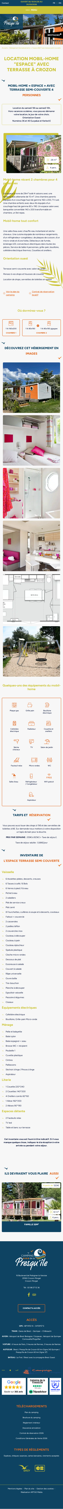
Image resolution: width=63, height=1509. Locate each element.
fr (54, 3)
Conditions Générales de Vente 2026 (31, 1438)
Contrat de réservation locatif (43, 293)
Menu (34, 10)
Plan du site (29, 1489)
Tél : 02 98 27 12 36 (32, 1288)
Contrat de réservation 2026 (32, 1433)
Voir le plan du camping (12, 293)
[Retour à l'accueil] (11, 21)
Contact (5, 3)
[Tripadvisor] (34, 1295)
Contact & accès (31, 1308)
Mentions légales (15, 1489)
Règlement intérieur (31, 1423)
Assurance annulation (31, 1428)
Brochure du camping (31, 1417)
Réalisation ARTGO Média (31, 1492)
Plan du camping (31, 1412)
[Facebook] (29, 1295)
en (60, 3)
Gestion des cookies (45, 1489)
